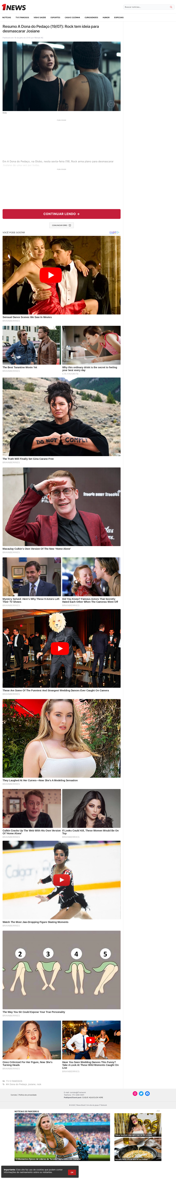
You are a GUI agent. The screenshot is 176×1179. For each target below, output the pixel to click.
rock (39, 1084)
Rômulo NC (38, 38)
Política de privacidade (28, 1095)
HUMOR (106, 17)
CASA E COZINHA (72, 17)
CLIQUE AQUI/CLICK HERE (92, 1097)
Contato (14, 1095)
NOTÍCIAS (6, 17)
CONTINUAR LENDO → (61, 214)
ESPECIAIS (119, 17)
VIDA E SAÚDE (40, 17)
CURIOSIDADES (91, 17)
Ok (72, 1172)
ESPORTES (55, 17)
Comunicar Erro (59, 225)
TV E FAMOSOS (22, 17)
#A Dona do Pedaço (16, 1084)
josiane (32, 1084)
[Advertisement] (62, 139)
